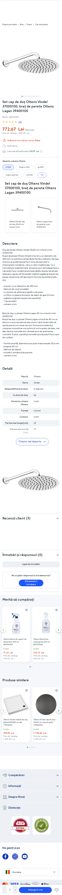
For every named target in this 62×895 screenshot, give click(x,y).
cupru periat (12, 175)
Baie (22, 25)
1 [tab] (30, 666)
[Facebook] (5, 857)
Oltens (37, 376)
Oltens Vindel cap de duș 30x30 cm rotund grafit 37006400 (44, 722)
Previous (3, 630)
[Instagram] (15, 857)
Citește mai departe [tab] (30, 441)
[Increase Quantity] (15, 890)
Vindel (37, 383)
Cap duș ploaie (41, 25)
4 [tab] (27, 96)
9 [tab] (36, 96)
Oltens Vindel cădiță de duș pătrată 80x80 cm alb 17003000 (15, 722)
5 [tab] (29, 96)
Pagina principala (9, 25)
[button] (41, 151)
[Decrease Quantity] (4, 890)
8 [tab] (34, 96)
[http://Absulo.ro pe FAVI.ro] (20, 825)
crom (8, 167)
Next (58, 630)
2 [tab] (23, 96)
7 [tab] (32, 96)
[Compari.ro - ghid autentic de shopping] (42, 825)
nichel (29, 175)
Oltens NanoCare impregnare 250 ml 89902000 (41, 642)
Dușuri (29, 25)
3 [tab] (25, 96)
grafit (41, 167)
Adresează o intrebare (31, 583)
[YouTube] (25, 857)
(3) (20, 122)
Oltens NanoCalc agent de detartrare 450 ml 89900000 (14, 642)
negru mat (24, 167)
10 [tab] (38, 96)
